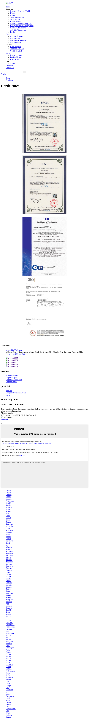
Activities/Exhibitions (18, 30)
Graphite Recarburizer (18, 40)
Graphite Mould (16, 38)
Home (8, 7)
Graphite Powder (16, 36)
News (8, 53)
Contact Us (10, 68)
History (13, 13)
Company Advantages (18, 28)
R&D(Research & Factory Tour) (22, 26)
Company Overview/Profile (20, 11)
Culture (13, 15)
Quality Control (16, 51)
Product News (15, 57)
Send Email (5, 419)
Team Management (17, 17)
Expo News (14, 59)
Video (12, 63)
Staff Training (15, 19)
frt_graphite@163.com (14, 350)
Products (9, 34)
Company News (16, 55)
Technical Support (17, 49)
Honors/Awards (16, 21)
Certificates (10, 66)
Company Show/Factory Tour (21, 24)
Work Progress (15, 47)
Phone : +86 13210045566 (15, 354)
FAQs (12, 32)
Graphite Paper (15, 42)
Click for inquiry (7, 413)
